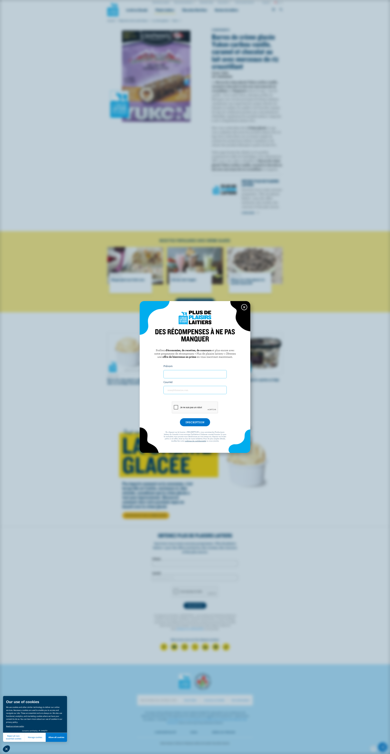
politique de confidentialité (195, 441)
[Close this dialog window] (244, 307)
